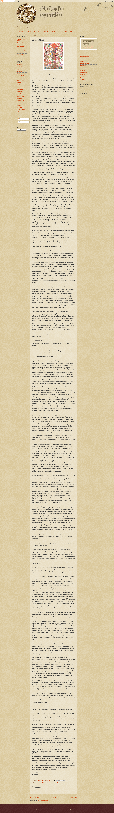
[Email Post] (54, 780)
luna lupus (19, 52)
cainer (18, 73)
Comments (22, 121)
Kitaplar (54, 31)
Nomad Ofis (63, 31)
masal (46, 782)
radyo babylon (20, 100)
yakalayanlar (83, 72)
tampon (19, 105)
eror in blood (20, 75)
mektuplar (83, 65)
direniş (38, 782)
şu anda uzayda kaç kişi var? (21, 110)
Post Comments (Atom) (44, 800)
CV (39, 31)
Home (54, 797)
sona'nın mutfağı (21, 56)
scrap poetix (83, 70)
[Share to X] (60, 780)
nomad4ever (20, 94)
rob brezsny (20, 103)
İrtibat (72, 31)
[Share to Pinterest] (64, 780)
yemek (82, 77)
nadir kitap (19, 91)
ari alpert (19, 66)
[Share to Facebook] (62, 780)
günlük (42, 782)
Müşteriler (46, 31)
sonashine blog (21, 50)
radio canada (20, 96)
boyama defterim (84, 56)
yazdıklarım (57, 782)
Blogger (78, 809)
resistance (51, 782)
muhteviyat (20, 89)
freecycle (19, 78)
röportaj (82, 67)
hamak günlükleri (84, 63)
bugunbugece (20, 71)
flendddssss (20, 54)
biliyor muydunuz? (22, 69)
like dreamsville (21, 85)
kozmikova (20, 82)
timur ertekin (20, 107)
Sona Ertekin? (31, 31)
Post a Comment (38, 790)
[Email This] (57, 780)
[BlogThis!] (59, 780)
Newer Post (34, 797)
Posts (20, 119)
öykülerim (82, 79)
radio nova (20, 98)
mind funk (19, 87)
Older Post (73, 797)
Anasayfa (21, 31)
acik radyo (19, 64)
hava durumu (20, 80)
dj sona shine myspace (20, 47)
